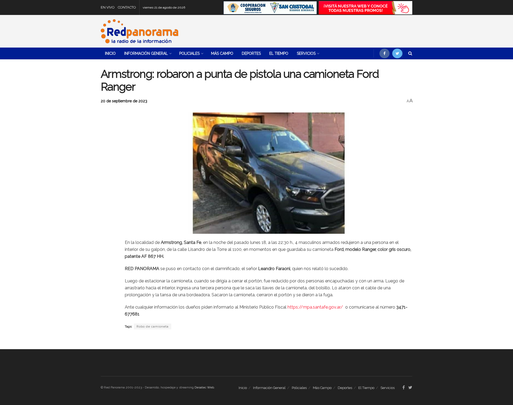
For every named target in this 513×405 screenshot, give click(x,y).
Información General (146, 53)
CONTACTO (127, 7)
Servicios (306, 53)
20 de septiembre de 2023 (124, 101)
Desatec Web (204, 387)
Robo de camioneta (153, 326)
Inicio (110, 53)
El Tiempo (278, 53)
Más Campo (222, 53)
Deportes (251, 53)
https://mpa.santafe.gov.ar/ (316, 307)
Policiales (189, 53)
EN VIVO (108, 7)
